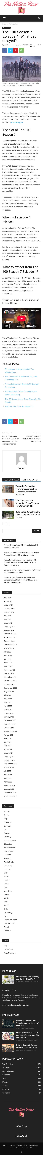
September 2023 (10, 644)
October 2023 (9, 641)
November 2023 (10, 637)
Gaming (7, 869)
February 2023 (9, 670)
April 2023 (8, 663)
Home (4, 24)
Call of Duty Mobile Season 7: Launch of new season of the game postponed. (10, 440)
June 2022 (8, 699)
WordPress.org (10, 953)
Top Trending (13, 24)
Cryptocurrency (10, 840)
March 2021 (8, 753)
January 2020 (9, 789)
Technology (8, 912)
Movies (6, 894)
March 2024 (8, 623)
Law (5, 887)
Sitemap (24, 1148)
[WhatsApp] (21, 50)
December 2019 (10, 793)
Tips (5, 916)
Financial (7, 858)
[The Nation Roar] (21, 7)
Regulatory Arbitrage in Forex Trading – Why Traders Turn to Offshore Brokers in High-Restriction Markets (20, 562)
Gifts (6, 873)
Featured (7, 855)
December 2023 (10, 634)
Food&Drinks (9, 862)
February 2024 (9, 626)
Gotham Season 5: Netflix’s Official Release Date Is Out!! (31, 438)
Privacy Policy (33, 1145)
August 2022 (9, 691)
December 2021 (10, 720)
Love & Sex (8, 891)
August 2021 (9, 735)
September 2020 (10, 764)
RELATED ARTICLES (11, 480)
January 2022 (9, 717)
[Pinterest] (15, 50)
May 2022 (7, 702)
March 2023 (8, 666)
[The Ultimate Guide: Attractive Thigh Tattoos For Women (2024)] (8, 503)
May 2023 (7, 659)
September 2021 (10, 731)
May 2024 (7, 619)
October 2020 (9, 760)
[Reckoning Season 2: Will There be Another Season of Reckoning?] (8, 1023)
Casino (6, 833)
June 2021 (8, 742)
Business (7, 822)
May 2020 (7, 778)
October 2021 (9, 728)
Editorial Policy (22, 1145)
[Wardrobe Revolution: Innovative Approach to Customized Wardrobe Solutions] (8, 489)
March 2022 (8, 709)
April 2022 (8, 706)
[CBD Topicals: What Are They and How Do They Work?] (8, 979)
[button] (4, 18)
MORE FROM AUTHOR (30, 480)
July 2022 (7, 695)
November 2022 (10, 681)
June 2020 (8, 774)
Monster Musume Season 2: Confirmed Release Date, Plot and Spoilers (27, 1035)
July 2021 (7, 738)
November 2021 (10, 724)
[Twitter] (10, 50)
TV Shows (7, 930)
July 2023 (7, 652)
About (5, 1145)
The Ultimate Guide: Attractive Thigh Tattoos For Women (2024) (27, 503)
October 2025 (9, 608)
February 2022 (9, 713)
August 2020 (9, 767)
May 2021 (7, 746)
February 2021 (9, 756)
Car (5, 829)
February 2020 (9, 785)
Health (6, 880)
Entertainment (9, 847)
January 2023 (9, 673)
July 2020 (7, 771)
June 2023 (8, 655)
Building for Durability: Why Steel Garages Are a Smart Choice (28, 515)
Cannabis (7, 826)
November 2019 (10, 796)
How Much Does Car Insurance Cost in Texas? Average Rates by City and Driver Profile (21, 554)
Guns (6, 876)
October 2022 (9, 684)
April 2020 (8, 782)
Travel (6, 927)
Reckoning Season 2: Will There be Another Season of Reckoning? (27, 1023)
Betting (7, 815)
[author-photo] (21, 465)
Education (8, 844)
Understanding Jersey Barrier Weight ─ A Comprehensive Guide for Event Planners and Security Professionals (21, 579)
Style (6, 909)
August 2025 (9, 612)
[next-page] (7, 523)
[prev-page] (3, 523)
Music (6, 898)
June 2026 (8, 598)
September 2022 (10, 688)
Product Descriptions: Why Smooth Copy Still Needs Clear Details (21, 546)
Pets (5, 902)
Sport (6, 905)
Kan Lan (7, 45)
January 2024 (9, 630)
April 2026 (8, 601)
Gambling (8, 865)
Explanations (9, 851)
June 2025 (8, 616)
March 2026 (8, 605)
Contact (12, 1145)
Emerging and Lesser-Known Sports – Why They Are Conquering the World (22, 571)
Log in (6, 946)
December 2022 (10, 677)
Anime (6, 811)
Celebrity (7, 837)
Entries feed (8, 949)
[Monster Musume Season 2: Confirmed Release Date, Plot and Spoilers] (8, 1036)
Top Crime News (10, 920)
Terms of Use (15, 1148)
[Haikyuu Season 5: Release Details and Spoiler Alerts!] (8, 1048)
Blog (5, 819)
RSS (31, 1148)
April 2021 (8, 749)
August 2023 (9, 648)
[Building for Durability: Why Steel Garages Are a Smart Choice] (8, 515)
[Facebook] (4, 50)
